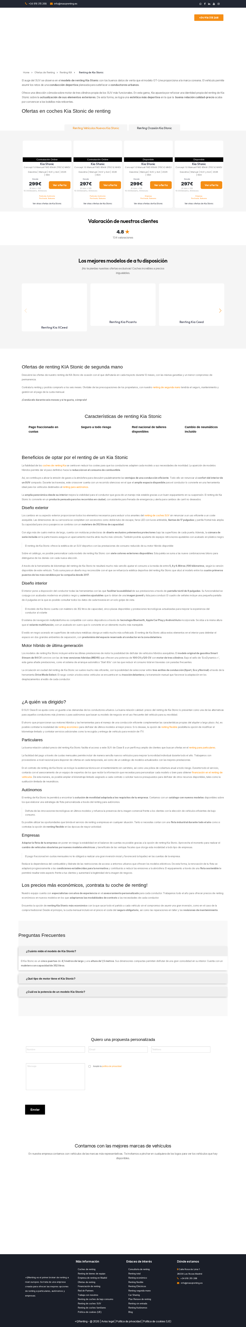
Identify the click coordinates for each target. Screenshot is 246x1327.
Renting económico (137, 1278)
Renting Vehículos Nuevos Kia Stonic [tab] (96, 128)
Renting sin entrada (137, 1303)
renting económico (68, 727)
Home (26, 72)
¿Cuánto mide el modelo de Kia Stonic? (50, 951)
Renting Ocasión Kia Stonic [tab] (154, 128)
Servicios (117, 17)
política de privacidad (111, 1066)
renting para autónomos (75, 487)
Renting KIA (66, 72)
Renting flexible (135, 1282)
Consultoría (134, 17)
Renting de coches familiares (92, 1307)
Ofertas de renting (86, 1282)
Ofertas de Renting (99, 17)
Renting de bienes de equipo (91, 1273)
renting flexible (169, 727)
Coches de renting (86, 1269)
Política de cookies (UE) (89, 1312)
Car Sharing (134, 1295)
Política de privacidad (128, 1321)
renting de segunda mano (166, 387)
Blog (130, 1312)
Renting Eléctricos (137, 1286)
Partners (150, 17)
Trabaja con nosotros (88, 1295)
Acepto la (107, 1066)
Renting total (134, 1273)
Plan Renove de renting (139, 1299)
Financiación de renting (89, 1286)
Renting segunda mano (139, 1290)
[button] (220, 310)
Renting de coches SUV (89, 1303)
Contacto (187, 17)
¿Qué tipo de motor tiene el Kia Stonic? (50, 978)
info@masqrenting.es (65, 3)
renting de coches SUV (157, 515)
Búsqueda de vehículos (70, 17)
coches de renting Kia (54, 465)
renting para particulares (202, 747)
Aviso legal (107, 1321)
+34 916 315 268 (38, 3)
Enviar (35, 1109)
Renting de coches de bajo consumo (95, 1299)
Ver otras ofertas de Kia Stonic (47, 203)
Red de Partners (86, 1290)
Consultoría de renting (139, 1269)
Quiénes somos (168, 17)
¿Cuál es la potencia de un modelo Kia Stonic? (55, 992)
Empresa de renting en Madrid (92, 1278)
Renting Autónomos (137, 1307)
